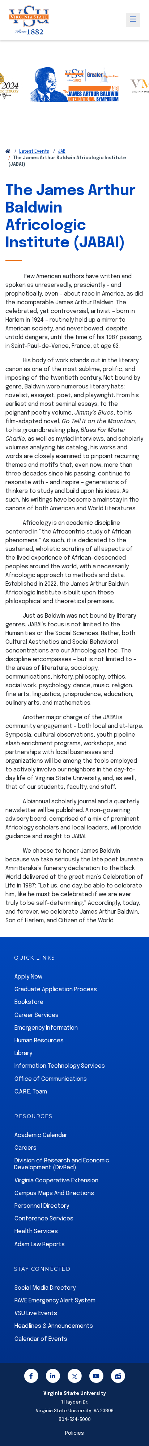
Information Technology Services (59, 1066)
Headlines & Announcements (53, 1326)
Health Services (36, 1231)
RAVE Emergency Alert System (54, 1301)
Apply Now (28, 977)
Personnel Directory (41, 1206)
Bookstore (28, 1002)
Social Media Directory (45, 1288)
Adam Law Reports (39, 1244)
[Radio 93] (118, 1377)
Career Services (36, 1015)
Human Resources (39, 1041)
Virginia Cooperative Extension (56, 1181)
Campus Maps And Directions (54, 1193)
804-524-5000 (75, 1419)
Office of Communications (50, 1079)
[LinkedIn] (53, 1377)
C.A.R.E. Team (30, 1092)
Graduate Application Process (55, 989)
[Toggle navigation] (133, 20)
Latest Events (34, 151)
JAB (61, 151)
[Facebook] (31, 1377)
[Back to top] (137, 1420)
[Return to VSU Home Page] (7, 151)
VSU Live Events (35, 1313)
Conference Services (43, 1219)
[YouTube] (96, 1377)
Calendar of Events (40, 1339)
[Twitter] (74, 1377)
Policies (74, 1433)
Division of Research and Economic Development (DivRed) (61, 1164)
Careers (25, 1148)
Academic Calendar (40, 1135)
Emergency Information (46, 1028)
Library (23, 1053)
